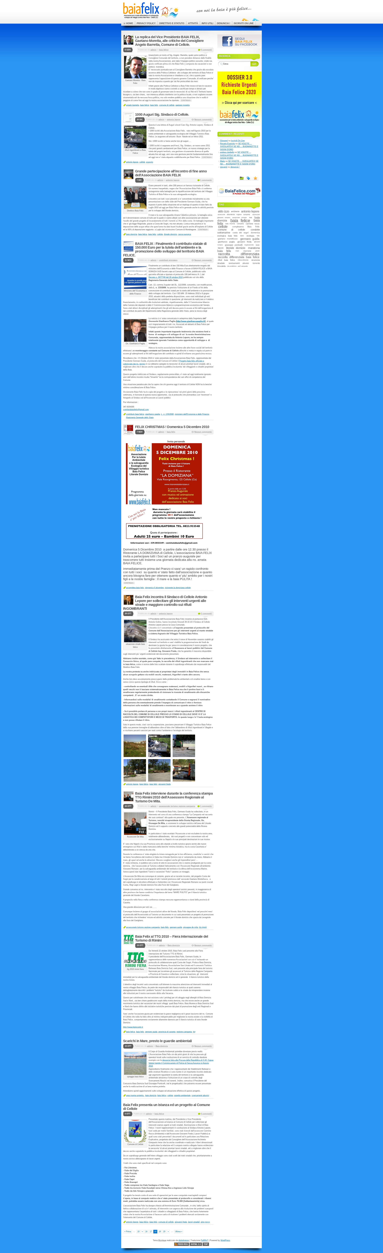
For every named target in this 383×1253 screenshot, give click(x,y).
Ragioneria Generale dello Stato (139, 417)
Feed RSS (183, 1244)
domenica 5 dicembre (154, 588)
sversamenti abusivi (200, 1095)
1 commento (206, 180)
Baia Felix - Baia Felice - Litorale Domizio (150, 10)
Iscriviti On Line (238, 140)
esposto (149, 162)
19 (160, 1231)
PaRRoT (204, 1240)
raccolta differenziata (238, 254)
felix (258, 236)
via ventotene (231, 266)
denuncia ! (235, 167)
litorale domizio (170, 234)
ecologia (250, 236)
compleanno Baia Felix (245, 226)
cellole (142, 162)
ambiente (235, 211)
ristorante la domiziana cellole (178, 588)
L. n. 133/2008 (167, 414)
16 (146, 1231)
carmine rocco (252, 223)
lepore (221, 248)
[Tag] (248, 178)
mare (237, 251)
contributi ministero (168, 260)
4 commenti (206, 50)
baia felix (154, 105)
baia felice (163, 50)
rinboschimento (243, 260)
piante (257, 251)
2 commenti (206, 613)
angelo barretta (132, 105)
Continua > (186, 100)
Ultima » (178, 1231)
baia (250, 217)
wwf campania (243, 266)
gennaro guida (176, 927)
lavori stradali (194, 1222)
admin (153, 50)
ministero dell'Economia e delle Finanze (192, 414)
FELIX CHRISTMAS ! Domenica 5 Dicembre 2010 (172, 427)
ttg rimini (203, 927)
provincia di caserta (166, 1032)
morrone (247, 251)
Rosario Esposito (227, 143)
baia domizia (131, 234)
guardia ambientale (182, 1095)
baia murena (230, 223)
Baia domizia (174, 945)
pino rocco (205, 1222)
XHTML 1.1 (196, 1244)
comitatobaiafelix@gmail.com (136, 409)
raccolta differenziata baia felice (238, 257)
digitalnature (183, 1240)
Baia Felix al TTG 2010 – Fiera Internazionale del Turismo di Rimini (171, 938)
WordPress (225, 1240)
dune (242, 236)
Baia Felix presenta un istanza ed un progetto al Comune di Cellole (166, 1107)
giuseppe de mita (190, 927)
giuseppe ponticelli (233, 245)
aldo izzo (223, 211)
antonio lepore (173, 119)
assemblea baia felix (135, 588)
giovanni (223, 167)
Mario (222, 161)
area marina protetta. (135, 1095)
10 (138, 1231)
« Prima (127, 1231)
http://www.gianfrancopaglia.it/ (191, 321)
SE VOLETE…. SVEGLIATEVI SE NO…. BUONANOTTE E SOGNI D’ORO (239, 146)
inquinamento (249, 245)
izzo (257, 245)
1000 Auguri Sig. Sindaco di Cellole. (162, 114)
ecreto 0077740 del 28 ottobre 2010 (166, 277)
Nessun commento (203, 119)
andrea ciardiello (227, 152)
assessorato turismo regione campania (177, 806)
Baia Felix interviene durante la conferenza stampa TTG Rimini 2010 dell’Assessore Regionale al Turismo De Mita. (174, 797)
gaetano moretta (182, 105)
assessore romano (239, 217)
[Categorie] (241, 178)
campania (240, 223)
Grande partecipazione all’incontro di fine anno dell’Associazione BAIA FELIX (171, 173)
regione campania (184, 1032)
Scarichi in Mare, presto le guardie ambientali (157, 1041)
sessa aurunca (184, 234)
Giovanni (224, 140)
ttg (194, 1032)
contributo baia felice (135, 414)
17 (151, 1231)
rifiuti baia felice (226, 260)
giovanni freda (164, 784)
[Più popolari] (255, 178)
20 (164, 1231)
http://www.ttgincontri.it (133, 1027)
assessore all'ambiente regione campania (234, 214)
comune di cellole (166, 105)
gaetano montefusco (228, 239)
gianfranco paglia (152, 414)
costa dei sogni (240, 232)
